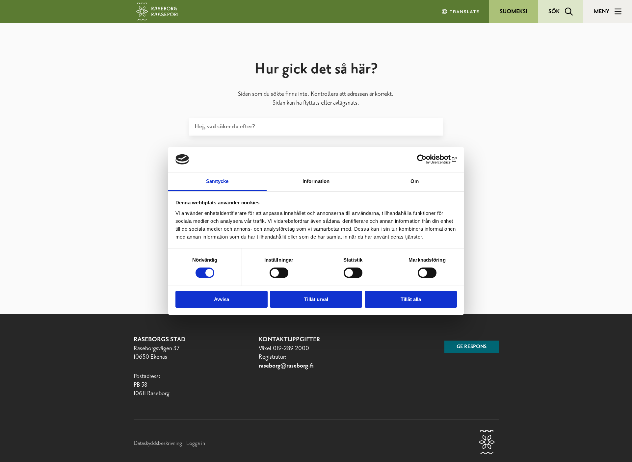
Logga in (195, 443)
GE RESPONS (472, 347)
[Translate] (461, 11)
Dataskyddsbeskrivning (158, 443)
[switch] (279, 273)
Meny (601, 11)
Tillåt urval (316, 299)
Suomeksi (513, 11)
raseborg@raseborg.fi (286, 366)
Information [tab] (316, 181)
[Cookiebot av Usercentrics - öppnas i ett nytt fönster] (428, 159)
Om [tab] (414, 181)
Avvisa (221, 299)
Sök (554, 11)
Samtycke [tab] (217, 181)
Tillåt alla (411, 299)
